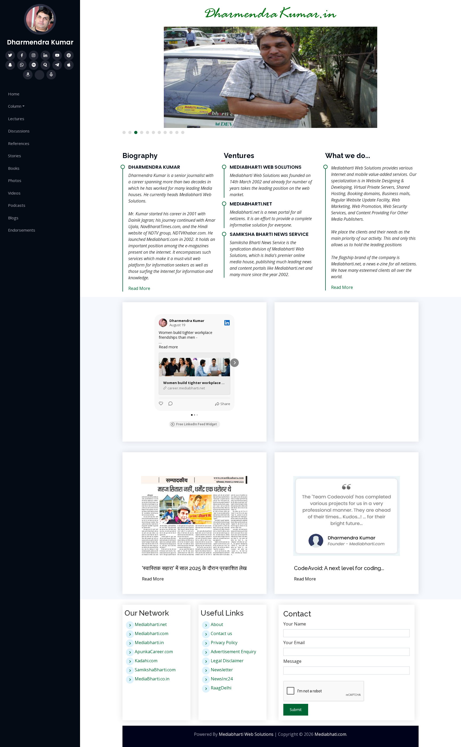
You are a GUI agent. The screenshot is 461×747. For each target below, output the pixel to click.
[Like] (161, 404)
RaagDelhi (221, 688)
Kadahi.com (146, 661)
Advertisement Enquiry (233, 652)
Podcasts (16, 205)
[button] (124, 132)
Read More (139, 288)
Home (13, 93)
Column (14, 106)
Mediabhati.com (330, 734)
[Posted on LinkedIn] (227, 323)
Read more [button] (168, 347)
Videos (14, 193)
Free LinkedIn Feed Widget (196, 424)
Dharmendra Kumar (40, 42)
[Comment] (169, 404)
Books (13, 168)
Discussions (19, 131)
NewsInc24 (222, 679)
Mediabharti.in (149, 642)
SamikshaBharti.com (155, 670)
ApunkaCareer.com (154, 652)
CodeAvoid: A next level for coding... (339, 568)
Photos (14, 180)
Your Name (294, 624)
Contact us (221, 633)
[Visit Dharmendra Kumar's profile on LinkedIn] (163, 322)
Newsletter (222, 670)
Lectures (16, 118)
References (18, 143)
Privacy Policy (224, 642)
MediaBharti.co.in (152, 679)
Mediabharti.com (151, 633)
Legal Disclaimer (227, 661)
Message (292, 661)
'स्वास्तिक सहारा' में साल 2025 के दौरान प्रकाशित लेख (194, 568)
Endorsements (21, 230)
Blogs (13, 217)
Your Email (294, 642)
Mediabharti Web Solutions (246, 734)
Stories (14, 155)
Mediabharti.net (151, 624)
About (217, 624)
